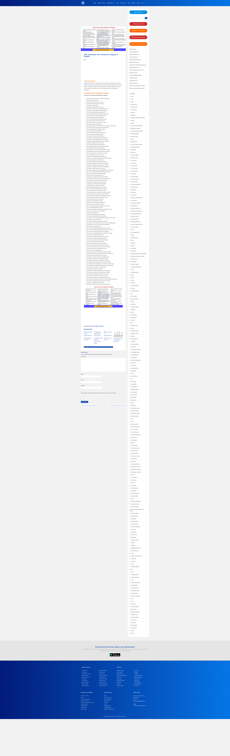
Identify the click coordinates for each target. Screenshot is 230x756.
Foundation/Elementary (136, 267)
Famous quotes (134, 259)
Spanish (132, 542)
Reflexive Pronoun (135, 506)
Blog (105, 695)
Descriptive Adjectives (136, 221)
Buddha (136, 672)
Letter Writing (134, 376)
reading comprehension (136, 501)
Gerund (132, 280)
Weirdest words (134, 614)
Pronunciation (134, 477)
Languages (133, 370)
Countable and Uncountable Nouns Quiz (137, 65)
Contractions (134, 195)
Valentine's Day (134, 593)
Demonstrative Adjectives (136, 211)
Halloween (133, 304)
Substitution (133, 558)
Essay (132, 240)
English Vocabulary (85, 700)
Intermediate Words (135, 352)
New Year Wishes (134, 416)
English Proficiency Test (134, 67)
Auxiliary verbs (134, 141)
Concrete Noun (134, 181)
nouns (132, 421)
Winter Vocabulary (135, 617)
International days (135, 354)
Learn (132, 373)
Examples (133, 243)
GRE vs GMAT (134, 296)
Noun (132, 418)
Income (132, 328)
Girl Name (133, 283)
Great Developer (134, 299)
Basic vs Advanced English (136, 144)
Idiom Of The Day (108, 697)
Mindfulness (133, 397)
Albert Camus (120, 672)
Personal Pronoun (135, 432)
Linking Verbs (134, 384)
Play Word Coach (138, 12)
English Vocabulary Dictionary (87, 702)
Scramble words (134, 524)
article (132, 139)
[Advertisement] (103, 17)
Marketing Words (134, 389)
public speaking (134, 488)
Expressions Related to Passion (137, 256)
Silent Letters (134, 534)
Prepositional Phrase (135, 464)
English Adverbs (107, 707)
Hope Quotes (134, 317)
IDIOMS (132, 320)
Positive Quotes (102, 682)
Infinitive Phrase (134, 333)
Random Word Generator (138, 30)
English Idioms (84, 707)
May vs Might (134, 392)
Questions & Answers (85, 699)
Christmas (133, 152)
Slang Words (133, 537)
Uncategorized (134, 585)
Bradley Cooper (120, 685)
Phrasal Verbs (134, 440)
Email (82, 379)
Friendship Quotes (135, 272)
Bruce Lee (136, 670)
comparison (133, 173)
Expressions (133, 251)
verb (132, 598)
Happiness (133, 309)
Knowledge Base (134, 368)
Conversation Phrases (135, 203)
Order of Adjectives (135, 426)
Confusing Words (108, 699)
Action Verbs (134, 109)
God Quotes (84, 678)
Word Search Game (138, 24)
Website (83, 385)
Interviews (133, 362)
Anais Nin (119, 677)
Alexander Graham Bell (122, 675)
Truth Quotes (85, 680)
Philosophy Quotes (86, 677)
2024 (132, 101)
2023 (132, 99)
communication (134, 171)
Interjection (133, 346)
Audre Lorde (119, 678)
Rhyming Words (134, 516)
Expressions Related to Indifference (138, 253)
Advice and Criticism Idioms (137, 125)
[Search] (146, 18)
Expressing (133, 248)
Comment (83, 356)
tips (132, 569)
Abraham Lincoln (120, 670)
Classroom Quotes (103, 678)
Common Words (134, 168)
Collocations (133, 160)
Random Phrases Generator (138, 44)
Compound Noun (134, 176)
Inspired (132, 336)
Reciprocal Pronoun (135, 504)
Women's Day (134, 620)
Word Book (133, 622)
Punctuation (133, 490)
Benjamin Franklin (120, 680)
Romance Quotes (85, 685)
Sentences (133, 529)
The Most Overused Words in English (137, 85)
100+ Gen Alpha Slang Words (135, 75)
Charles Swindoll (138, 677)
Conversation (134, 200)
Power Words (134, 458)
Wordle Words (134, 625)
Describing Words (134, 219)
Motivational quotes (135, 408)
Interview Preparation (135, 360)
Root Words (133, 518)
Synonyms (133, 561)
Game (132, 275)
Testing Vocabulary (135, 566)
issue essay (133, 365)
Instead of (133, 341)
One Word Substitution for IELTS (136, 70)
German (132, 277)
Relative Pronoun (134, 513)
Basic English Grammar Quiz (135, 59)
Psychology (133, 485)
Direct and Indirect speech (136, 224)
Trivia (132, 580)
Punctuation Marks (135, 493)
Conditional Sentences (136, 184)
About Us (135, 699)
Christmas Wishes (135, 155)
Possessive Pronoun (135, 456)
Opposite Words (134, 424)
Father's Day (133, 261)
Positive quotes (134, 445)
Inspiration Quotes (103, 675)
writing (132, 630)
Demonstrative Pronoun (136, 213)
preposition (133, 461)
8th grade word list (133, 72)
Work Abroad (134, 628)
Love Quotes (84, 670)
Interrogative (134, 357)
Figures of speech (135, 264)
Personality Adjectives (136, 434)
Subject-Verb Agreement (136, 556)
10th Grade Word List (133, 52)
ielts (132, 322)
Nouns (82, 697)
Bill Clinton (119, 682)
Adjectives (133, 115)
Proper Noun (133, 480)
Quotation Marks (134, 496)
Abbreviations (134, 104)
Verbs (132, 601)
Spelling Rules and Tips (136, 548)
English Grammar (134, 237)
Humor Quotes (85, 675)
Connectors (133, 192)
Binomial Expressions (135, 147)
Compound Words (135, 179)
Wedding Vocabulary (135, 612)
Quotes (132, 498)
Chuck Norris (137, 678)
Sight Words (133, 532)
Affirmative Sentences (136, 128)
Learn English (84, 709)
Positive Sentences (135, 448)
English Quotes (84, 705)
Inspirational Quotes (86, 673)
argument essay (134, 136)
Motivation (133, 405)
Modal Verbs (133, 400)
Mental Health (134, 394)
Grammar (133, 288)
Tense (105, 704)
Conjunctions (134, 189)
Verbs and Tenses (85, 695)
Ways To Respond (135, 606)
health (132, 312)
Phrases (133, 442)
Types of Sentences (135, 582)
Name (82, 374)
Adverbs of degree (88, 83)
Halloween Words (134, 307)
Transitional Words (135, 577)
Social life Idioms (134, 540)
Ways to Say (133, 609)
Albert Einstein (120, 673)
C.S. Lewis (136, 673)
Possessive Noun (134, 453)
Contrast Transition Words (136, 197)
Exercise (133, 245)
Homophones (134, 314)
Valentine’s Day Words (135, 596)
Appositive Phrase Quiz (134, 62)
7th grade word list (133, 77)
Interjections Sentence (136, 349)
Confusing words (134, 187)
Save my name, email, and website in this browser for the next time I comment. (98, 393)
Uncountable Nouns (135, 590)
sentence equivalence (135, 526)
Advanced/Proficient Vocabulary (138, 117)
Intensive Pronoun (135, 344)
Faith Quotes (102, 673)
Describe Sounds (134, 216)
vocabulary (133, 604)
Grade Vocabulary (134, 285)
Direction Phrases (135, 227)
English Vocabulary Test (134, 54)
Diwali (132, 229)
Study (132, 553)
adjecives (133, 112)
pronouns (133, 474)
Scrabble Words (134, 521)
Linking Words (134, 386)
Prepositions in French (135, 466)
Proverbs (133, 482)
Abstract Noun (134, 107)
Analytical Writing (134, 133)
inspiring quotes (134, 338)
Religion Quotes (102, 680)
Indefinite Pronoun (135, 330)
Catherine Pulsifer (138, 675)
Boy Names (133, 149)
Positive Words (134, 450)
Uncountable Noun (135, 588)
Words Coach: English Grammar (96, 326)
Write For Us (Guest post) (139, 695)
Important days (134, 325)
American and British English (137, 131)
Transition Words (134, 574)
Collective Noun (134, 157)
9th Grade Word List (133, 57)
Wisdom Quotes (85, 682)
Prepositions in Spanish (136, 472)
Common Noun (134, 165)
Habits (132, 301)
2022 (132, 96)
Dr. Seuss (136, 685)
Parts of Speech (134, 429)
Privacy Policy (136, 697)
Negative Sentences (135, 413)
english (132, 235)
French (132, 269)
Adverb (86, 59)
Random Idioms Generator (138, 37)
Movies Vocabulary (135, 410)
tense (132, 564)
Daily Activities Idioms (135, 208)
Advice (132, 123)
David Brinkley (137, 682)
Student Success (134, 550)
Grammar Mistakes (135, 290)
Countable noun (134, 205)
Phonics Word (134, 437)
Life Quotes (133, 381)
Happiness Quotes (103, 670)
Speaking (133, 545)
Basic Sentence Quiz (133, 83)
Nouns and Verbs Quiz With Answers (137, 88)
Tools (132, 572)
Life (132, 378)
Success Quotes (103, 685)
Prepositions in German (136, 469)
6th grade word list (133, 80)
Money (132, 402)
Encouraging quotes (135, 232)
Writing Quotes (102, 677)
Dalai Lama (136, 680)
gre (131, 293)
